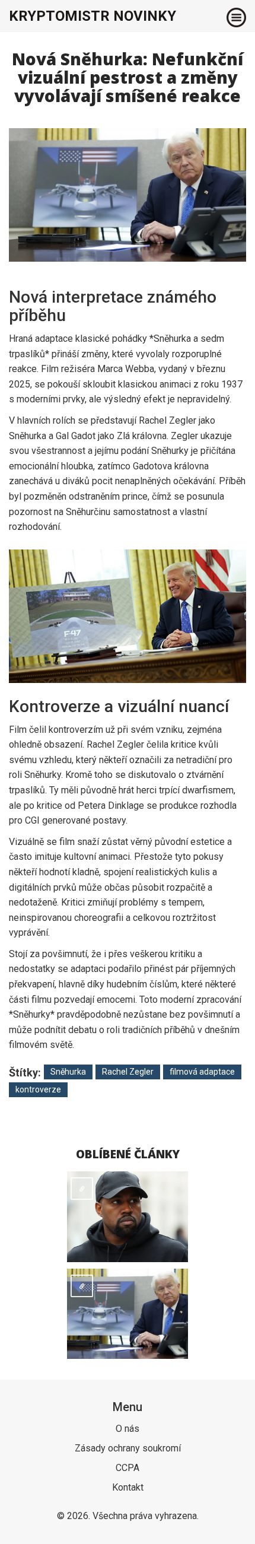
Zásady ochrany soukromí (128, 1448)
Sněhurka (68, 1071)
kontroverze (38, 1089)
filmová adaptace (202, 1071)
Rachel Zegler (128, 1071)
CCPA (127, 1467)
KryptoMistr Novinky (92, 16)
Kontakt (128, 1487)
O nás (127, 1428)
